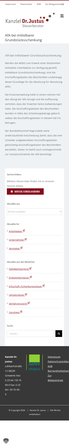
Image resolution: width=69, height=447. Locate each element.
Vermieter (15, 248)
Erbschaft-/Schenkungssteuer (26, 286)
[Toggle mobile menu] (62, 15)
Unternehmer (17, 239)
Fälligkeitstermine (19, 269)
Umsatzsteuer (17, 295)
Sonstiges (14, 312)
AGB (50, 366)
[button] (6, 441)
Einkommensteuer (19, 277)
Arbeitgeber (16, 231)
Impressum (54, 356)
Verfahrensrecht (18, 303)
